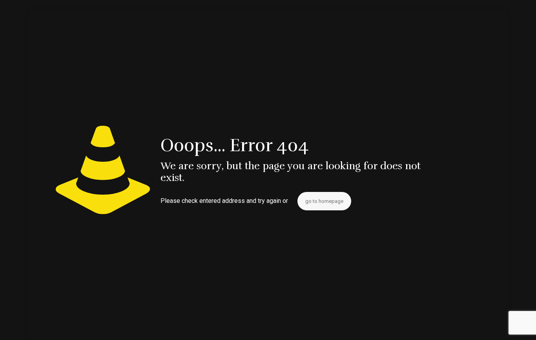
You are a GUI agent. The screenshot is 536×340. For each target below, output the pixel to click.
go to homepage (324, 201)
